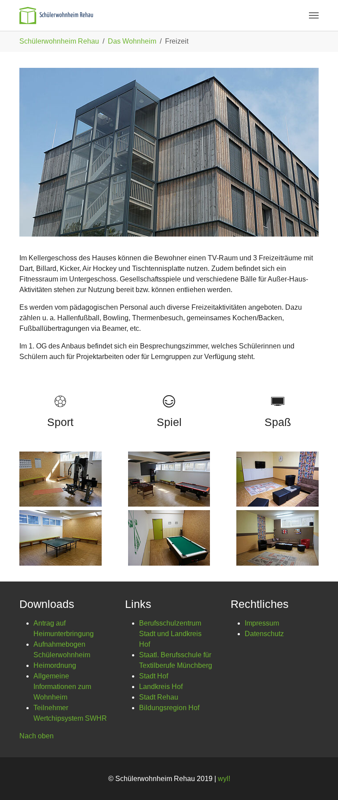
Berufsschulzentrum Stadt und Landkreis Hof (170, 633)
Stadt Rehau (158, 697)
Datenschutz (264, 633)
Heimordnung (54, 665)
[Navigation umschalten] (314, 15)
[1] (56, 15)
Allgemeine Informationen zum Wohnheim (62, 686)
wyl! (224, 778)
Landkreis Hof (161, 686)
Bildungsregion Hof (169, 707)
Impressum (262, 623)
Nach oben (36, 736)
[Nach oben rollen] (318, 780)
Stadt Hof (153, 676)
